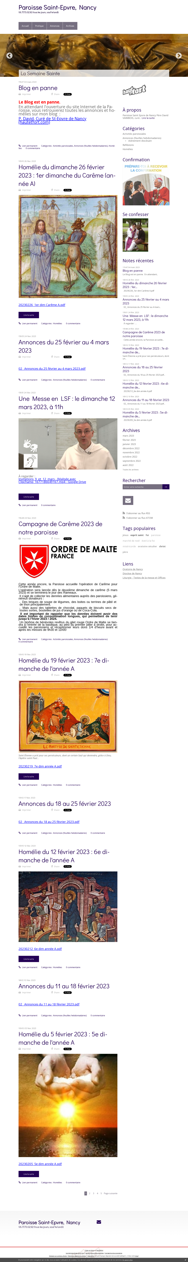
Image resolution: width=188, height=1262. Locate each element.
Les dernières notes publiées (94, 1253)
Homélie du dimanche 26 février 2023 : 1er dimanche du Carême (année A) (67, 175)
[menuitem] (25, 26)
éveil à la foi (148, 540)
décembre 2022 (131, 448)
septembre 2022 (132, 461)
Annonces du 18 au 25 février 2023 (65, 803)
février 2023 (129, 440)
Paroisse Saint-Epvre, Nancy (57, 7)
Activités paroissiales (63, 145)
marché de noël (131, 540)
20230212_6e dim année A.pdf (40, 949)
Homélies (57, 323)
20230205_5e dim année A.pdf (40, 1164)
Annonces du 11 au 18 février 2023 (64, 986)
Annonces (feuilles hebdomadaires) (91, 145)
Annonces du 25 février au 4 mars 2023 (146, 301)
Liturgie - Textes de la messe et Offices (144, 577)
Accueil (25, 25)
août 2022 (128, 465)
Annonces (54, 25)
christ (162, 546)
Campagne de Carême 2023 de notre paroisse (144, 334)
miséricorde (129, 546)
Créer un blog (89, 1250)
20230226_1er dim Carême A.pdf (42, 305)
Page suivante (110, 1193)
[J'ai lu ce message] (185, 1260)
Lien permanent (29, 145)
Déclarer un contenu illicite (58, 1256)
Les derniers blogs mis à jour (75, 1253)
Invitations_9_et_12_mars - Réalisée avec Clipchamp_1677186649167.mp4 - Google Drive (52, 480)
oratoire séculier (147, 546)
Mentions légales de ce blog (77, 1256)
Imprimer (26, 94)
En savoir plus (127, 1260)
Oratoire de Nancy (133, 569)
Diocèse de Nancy (132, 573)
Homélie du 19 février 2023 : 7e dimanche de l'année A (64, 664)
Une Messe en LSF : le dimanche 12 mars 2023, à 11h (145, 318)
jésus (125, 535)
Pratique (39, 25)
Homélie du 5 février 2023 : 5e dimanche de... (145, 414)
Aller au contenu (9, 2)
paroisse (156, 535)
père (125, 551)
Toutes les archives (131, 470)
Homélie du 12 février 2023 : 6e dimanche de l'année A (64, 855)
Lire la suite (29, 315)
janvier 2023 (129, 444)
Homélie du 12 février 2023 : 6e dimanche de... (146, 385)
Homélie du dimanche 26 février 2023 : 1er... (145, 285)
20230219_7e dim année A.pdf (40, 766)
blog (136, 1256)
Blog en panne (38, 87)
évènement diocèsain (140, 140)
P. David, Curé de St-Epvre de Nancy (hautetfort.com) (52, 120)
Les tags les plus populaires (113, 1253)
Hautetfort (99, 1250)
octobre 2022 (130, 456)
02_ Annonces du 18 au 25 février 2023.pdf (49, 822)
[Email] (128, 500)
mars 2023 (128, 435)
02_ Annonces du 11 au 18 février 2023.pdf (49, 1004)
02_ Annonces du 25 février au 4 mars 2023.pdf (52, 368)
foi (147, 535)
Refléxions (128, 144)
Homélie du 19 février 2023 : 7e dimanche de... (146, 350)
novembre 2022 (131, 452)
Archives (70, 25)
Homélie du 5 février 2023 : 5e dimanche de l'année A (63, 1038)
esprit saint (137, 535)
